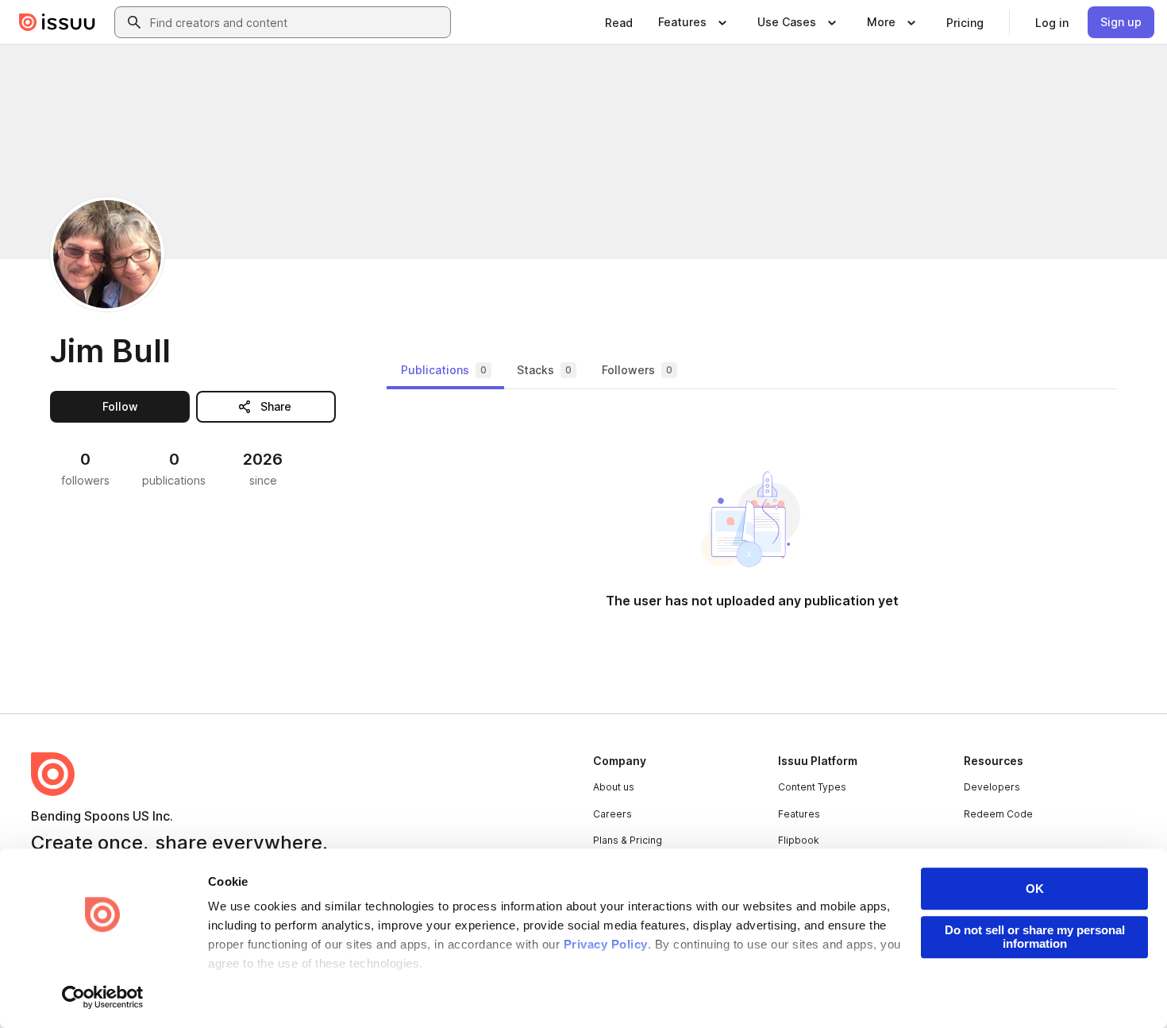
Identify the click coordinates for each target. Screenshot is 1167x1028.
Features (799, 814)
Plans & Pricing (627, 840)
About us (613, 787)
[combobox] (297, 22)
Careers (612, 814)
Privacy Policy (606, 944)
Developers (992, 787)
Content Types (812, 787)
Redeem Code (998, 814)
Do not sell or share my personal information (1035, 936)
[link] (618, 22)
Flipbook (798, 840)
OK (1035, 888)
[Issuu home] (57, 22)
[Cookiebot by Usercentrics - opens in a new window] (102, 997)
